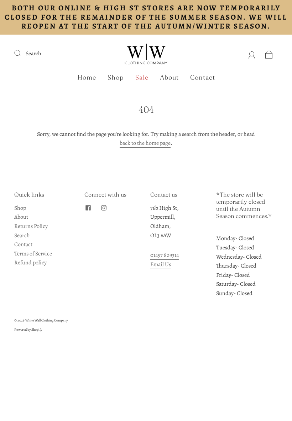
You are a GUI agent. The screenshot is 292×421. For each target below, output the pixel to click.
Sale (141, 77)
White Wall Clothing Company (46, 320)
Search (33, 53)
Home (86, 77)
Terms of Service (33, 254)
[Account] (252, 53)
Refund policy (30, 263)
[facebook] (88, 208)
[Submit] (22, 53)
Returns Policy (31, 226)
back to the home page (145, 143)
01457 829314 (164, 255)
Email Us (160, 264)
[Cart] (269, 53)
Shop (116, 77)
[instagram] (103, 208)
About (169, 77)
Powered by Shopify (28, 329)
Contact (202, 77)
